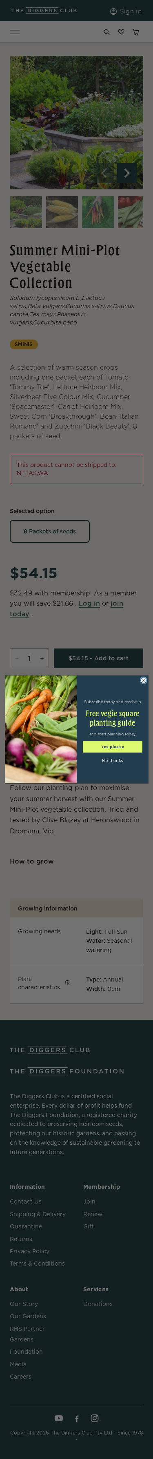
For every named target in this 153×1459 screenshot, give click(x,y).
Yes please (112, 747)
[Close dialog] (143, 680)
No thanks (112, 761)
